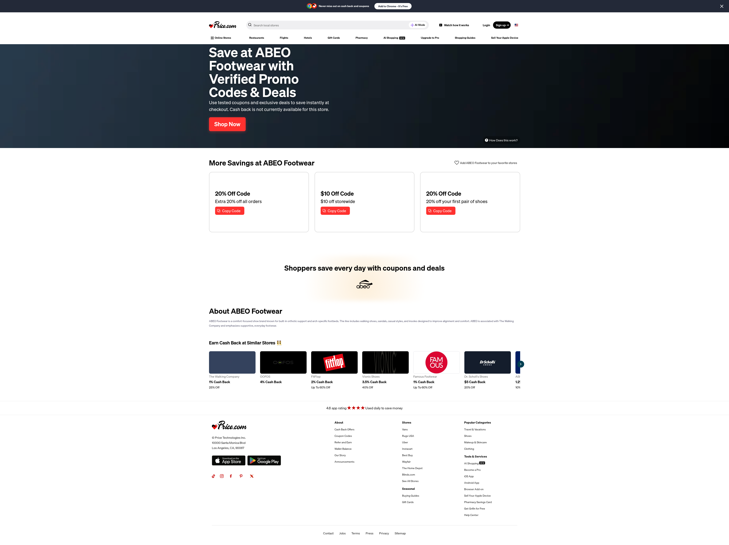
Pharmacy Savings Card (478, 502)
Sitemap (400, 533)
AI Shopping (391, 38)
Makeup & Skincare (475, 442)
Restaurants (256, 38)
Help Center (471, 515)
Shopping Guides (465, 38)
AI (420, 25)
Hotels (308, 38)
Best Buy (407, 455)
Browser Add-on (474, 489)
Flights (284, 38)
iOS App (469, 476)
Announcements (344, 462)
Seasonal (408, 488)
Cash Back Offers (344, 429)
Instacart (407, 449)
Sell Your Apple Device (504, 38)
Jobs (342, 533)
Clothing (469, 449)
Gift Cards (334, 38)
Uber (405, 442)
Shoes (468, 436)
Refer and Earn (343, 442)
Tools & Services (475, 456)
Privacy (384, 533)
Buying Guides (410, 496)
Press (369, 533)
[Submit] (249, 25)
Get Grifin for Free (474, 508)
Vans (405, 429)
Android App (471, 483)
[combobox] (337, 25)
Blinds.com (408, 475)
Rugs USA (408, 436)
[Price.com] (229, 433)
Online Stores (223, 38)
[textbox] (516, 25)
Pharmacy (362, 38)
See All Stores (410, 481)
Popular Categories (477, 422)
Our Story (340, 455)
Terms (355, 533)
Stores (406, 422)
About (339, 422)
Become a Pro (472, 470)
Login (486, 25)
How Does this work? (503, 140)
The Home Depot (412, 468)
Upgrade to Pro (430, 38)
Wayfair (406, 462)
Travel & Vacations (475, 429)
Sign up (501, 25)
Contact (328, 533)
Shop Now (227, 124)
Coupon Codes (343, 436)
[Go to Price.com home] (222, 25)
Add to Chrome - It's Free (393, 6)
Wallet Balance (343, 449)
